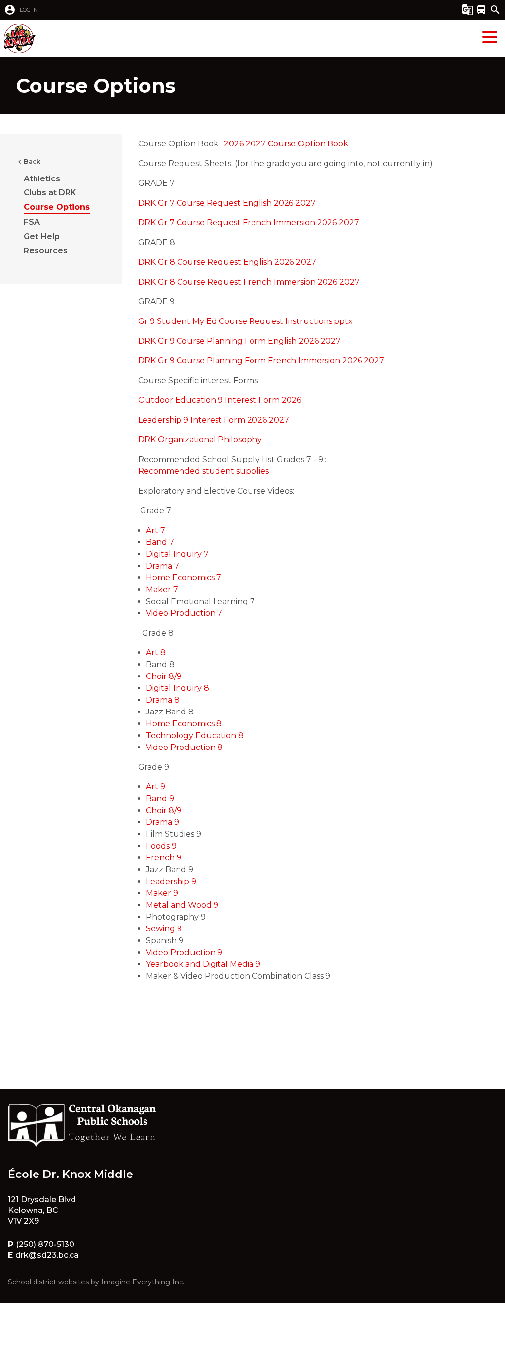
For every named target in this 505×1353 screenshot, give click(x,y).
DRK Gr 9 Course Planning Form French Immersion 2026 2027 (261, 360)
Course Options (57, 207)
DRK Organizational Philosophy (200, 439)
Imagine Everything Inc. (142, 1282)
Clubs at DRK (50, 192)
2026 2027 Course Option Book (286, 143)
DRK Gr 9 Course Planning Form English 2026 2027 (239, 341)
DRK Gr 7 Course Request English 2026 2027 (227, 203)
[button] (215, 10)
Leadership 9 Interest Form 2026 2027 (213, 420)
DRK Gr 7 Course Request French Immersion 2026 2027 (248, 222)
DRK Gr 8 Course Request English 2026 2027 (227, 262)
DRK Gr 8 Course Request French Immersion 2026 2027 (249, 281)
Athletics (42, 178)
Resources (46, 250)
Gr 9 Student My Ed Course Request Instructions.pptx (245, 321)
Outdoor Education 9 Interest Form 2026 (219, 400)
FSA (32, 222)
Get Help (42, 236)
